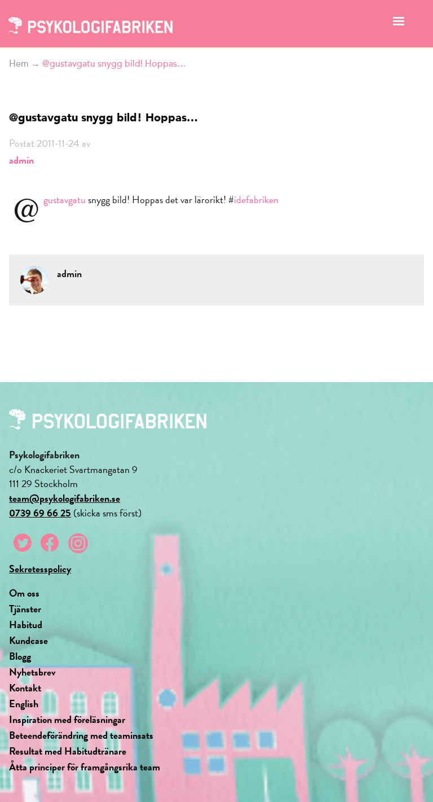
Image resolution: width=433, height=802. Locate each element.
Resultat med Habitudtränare (67, 751)
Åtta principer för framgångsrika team (84, 766)
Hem (19, 63)
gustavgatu (64, 199)
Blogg (20, 656)
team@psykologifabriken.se (64, 498)
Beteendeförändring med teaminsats (81, 735)
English (23, 703)
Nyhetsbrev (32, 672)
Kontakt (25, 687)
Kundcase (28, 640)
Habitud (25, 624)
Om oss (24, 593)
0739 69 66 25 (40, 512)
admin (21, 160)
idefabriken (256, 199)
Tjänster (25, 608)
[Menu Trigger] (399, 24)
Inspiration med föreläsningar (67, 719)
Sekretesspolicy (40, 568)
